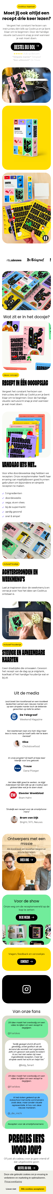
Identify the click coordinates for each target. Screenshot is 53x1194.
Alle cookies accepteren (32, 1189)
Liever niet (11, 1189)
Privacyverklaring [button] (13, 1181)
